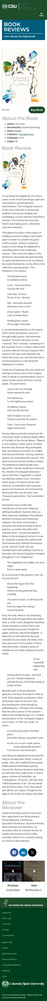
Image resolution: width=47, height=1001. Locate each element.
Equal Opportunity (9, 954)
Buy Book (37, 110)
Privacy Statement (9, 959)
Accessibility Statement (11, 965)
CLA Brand (6, 924)
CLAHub (5, 930)
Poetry (18, 131)
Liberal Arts (6, 913)
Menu (41, 16)
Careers (5, 948)
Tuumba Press (26, 134)
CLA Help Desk (8, 935)
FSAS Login (6, 918)
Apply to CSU (7, 942)
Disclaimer (6, 971)
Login (4, 976)
